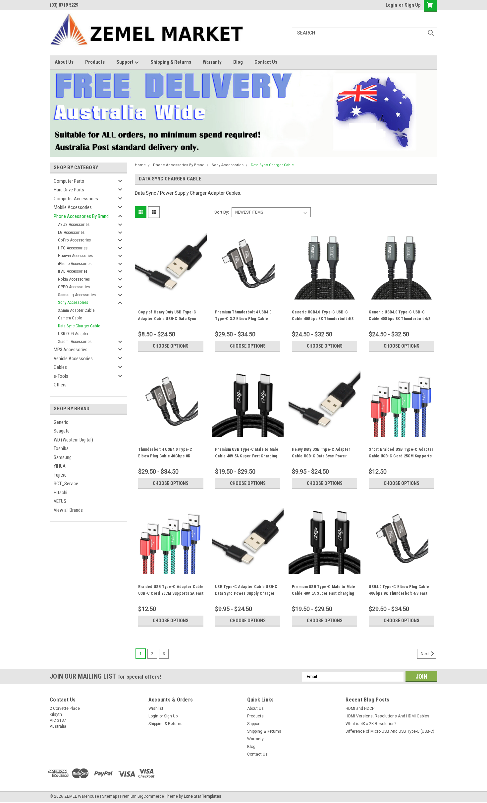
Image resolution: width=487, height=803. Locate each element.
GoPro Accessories (74, 239)
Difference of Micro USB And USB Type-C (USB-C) (390, 731)
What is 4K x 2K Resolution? (371, 723)
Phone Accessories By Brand (81, 216)
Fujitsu (60, 475)
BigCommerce (150, 796)
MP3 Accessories (70, 350)
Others (60, 385)
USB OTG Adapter (73, 333)
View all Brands (68, 510)
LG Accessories (71, 232)
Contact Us (265, 62)
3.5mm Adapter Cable (76, 310)
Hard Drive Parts (69, 190)
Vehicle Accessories (73, 359)
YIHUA (60, 466)
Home (140, 165)
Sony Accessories (73, 302)
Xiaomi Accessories (74, 341)
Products (95, 62)
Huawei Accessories (75, 255)
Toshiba (61, 448)
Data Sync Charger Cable (79, 325)
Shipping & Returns (170, 62)
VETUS (60, 501)
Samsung (63, 457)
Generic (61, 422)
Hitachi (60, 493)
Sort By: (221, 212)
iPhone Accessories (74, 263)
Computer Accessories (76, 199)
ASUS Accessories (73, 224)
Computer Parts (69, 181)
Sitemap (109, 796)
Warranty (212, 62)
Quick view (171, 294)
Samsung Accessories (77, 294)
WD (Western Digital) (73, 440)
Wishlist (155, 708)
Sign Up (412, 5)
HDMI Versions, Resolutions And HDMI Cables (387, 716)
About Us (64, 62)
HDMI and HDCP (360, 708)
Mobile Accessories (73, 207)
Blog (238, 62)
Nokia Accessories (74, 279)
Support (125, 62)
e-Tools (61, 376)
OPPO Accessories (74, 286)
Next (425, 653)
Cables (60, 367)
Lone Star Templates (202, 796)
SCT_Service (66, 484)
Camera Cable (70, 317)
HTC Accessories (72, 247)
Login (391, 5)
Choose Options (171, 346)
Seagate (62, 431)
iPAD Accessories (72, 271)
